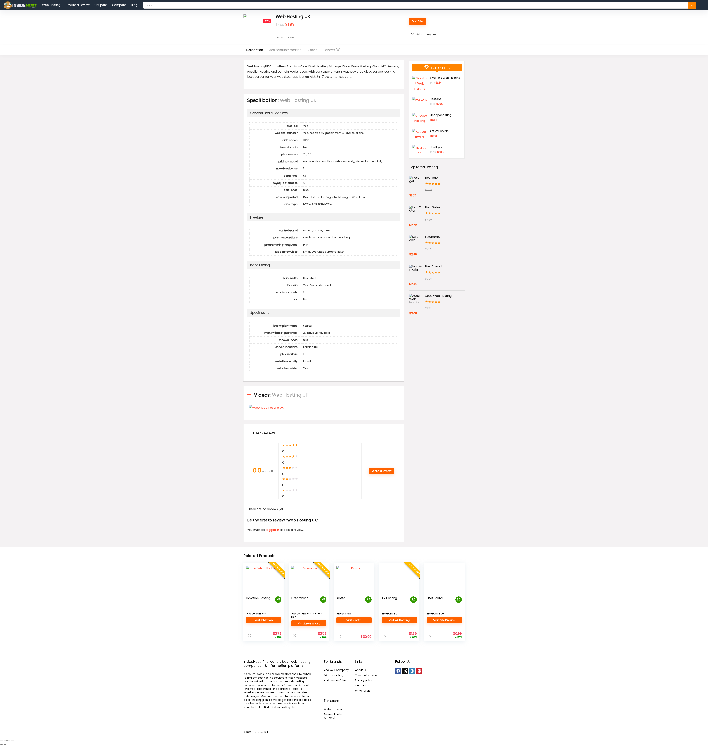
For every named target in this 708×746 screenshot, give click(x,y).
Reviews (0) (331, 50)
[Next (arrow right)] (5, 744)
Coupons (100, 5)
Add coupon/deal (335, 680)
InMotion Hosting (258, 598)
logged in (273, 530)
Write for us (362, 690)
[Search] (692, 5)
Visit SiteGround (444, 620)
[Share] (8, 740)
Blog (134, 5)
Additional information (285, 50)
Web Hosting (51, 5)
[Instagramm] (412, 671)
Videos (312, 50)
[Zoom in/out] (1, 740)
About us (361, 670)
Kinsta (340, 598)
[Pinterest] (419, 671)
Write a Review (79, 5)
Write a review (333, 709)
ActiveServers (439, 131)
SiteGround (435, 598)
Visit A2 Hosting (399, 620)
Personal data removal (333, 715)
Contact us (362, 685)
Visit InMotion (264, 620)
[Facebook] (398, 671)
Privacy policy (364, 680)
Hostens (435, 99)
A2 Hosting (389, 598)
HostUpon (436, 147)
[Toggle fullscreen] (5, 740)
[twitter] (405, 671)
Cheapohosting (440, 115)
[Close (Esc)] (12, 740)
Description (254, 50)
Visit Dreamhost (309, 623)
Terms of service (366, 675)
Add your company (336, 670)
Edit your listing (333, 675)
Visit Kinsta (353, 620)
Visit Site (417, 21)
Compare (119, 5)
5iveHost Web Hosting (445, 78)
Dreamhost (299, 598)
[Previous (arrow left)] (1, 744)
